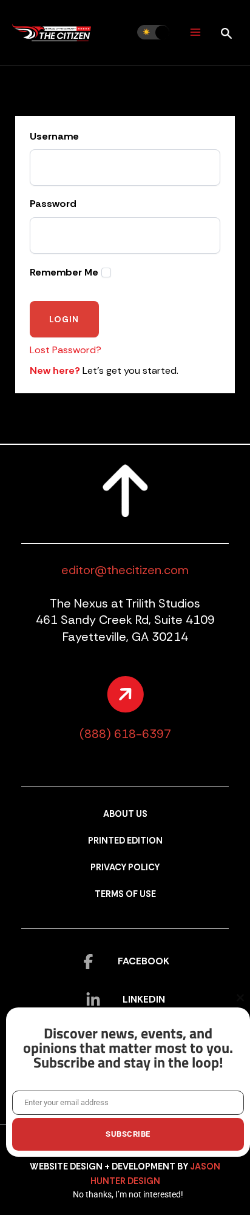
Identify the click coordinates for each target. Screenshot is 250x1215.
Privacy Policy (125, 867)
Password (53, 204)
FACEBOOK (143, 961)
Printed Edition (125, 841)
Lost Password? (65, 350)
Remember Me (64, 272)
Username (54, 136)
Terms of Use (125, 894)
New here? (55, 370)
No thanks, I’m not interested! (128, 1194)
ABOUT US (125, 814)
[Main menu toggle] (195, 32)
